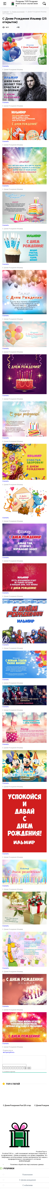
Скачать (5, 66)
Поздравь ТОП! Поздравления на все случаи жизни (27, 3)
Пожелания (27, 1174)
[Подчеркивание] (8, 1068)
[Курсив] (6, 1068)
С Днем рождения (27, 1180)
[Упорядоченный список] (13, 1068)
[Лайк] (14, 27)
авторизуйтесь (8, 1052)
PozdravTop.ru (41, 1151)
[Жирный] (3, 1068)
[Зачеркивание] (11, 1068)
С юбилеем (27, 1185)
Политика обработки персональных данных (27, 1164)
